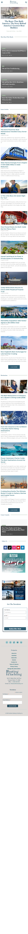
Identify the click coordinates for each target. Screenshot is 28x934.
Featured (4, 79)
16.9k (11, 55)
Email (6, 615)
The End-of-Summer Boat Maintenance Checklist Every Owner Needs (14, 131)
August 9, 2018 (6, 71)
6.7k (11, 102)
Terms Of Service (14, 664)
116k (12, 71)
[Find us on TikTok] (14, 642)
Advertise (14, 655)
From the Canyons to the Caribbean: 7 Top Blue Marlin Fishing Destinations (14, 429)
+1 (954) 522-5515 (16, 681)
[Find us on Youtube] (17, 642)
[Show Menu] (2, 2)
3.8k (13, 534)
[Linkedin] (22, 548)
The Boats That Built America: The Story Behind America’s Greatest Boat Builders (14, 24)
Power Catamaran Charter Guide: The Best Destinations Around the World (13, 460)
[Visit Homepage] (14, 2)
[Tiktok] (10, 548)
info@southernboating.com (17, 683)
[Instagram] (14, 548)
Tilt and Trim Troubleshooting (10, 68)
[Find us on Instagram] (10, 642)
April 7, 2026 (5, 102)
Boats (3, 48)
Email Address (7, 700)
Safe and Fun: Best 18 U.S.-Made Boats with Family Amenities (12, 83)
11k (12, 86)
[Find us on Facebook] (7, 642)
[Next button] (26, 73)
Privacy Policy (14, 666)
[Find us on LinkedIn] (21, 642)
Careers (14, 660)
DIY (3, 66)
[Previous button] (2, 73)
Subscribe (14, 657)
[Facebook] (5, 548)
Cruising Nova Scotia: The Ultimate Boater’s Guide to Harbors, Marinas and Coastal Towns (13, 493)
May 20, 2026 (5, 55)
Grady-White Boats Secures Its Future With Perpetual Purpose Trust (12, 289)
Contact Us (14, 662)
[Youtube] (18, 548)
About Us (14, 653)
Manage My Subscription (14, 668)
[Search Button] (26, 2)
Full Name (7, 609)
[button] (14, 367)
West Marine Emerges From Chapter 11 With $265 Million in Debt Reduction (14, 165)
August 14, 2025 (6, 86)
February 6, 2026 (6, 534)
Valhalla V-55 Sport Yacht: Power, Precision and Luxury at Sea (12, 531)
